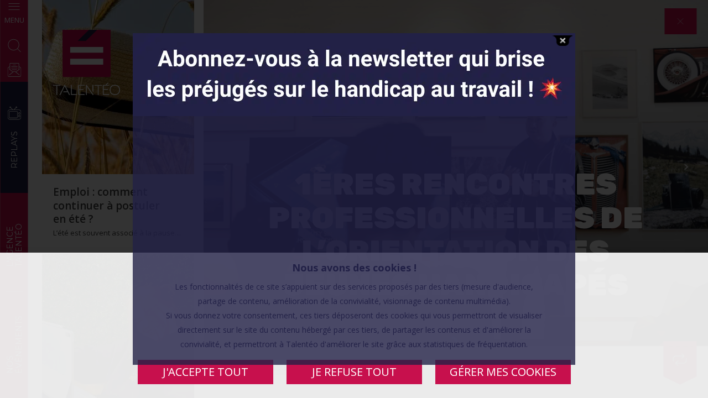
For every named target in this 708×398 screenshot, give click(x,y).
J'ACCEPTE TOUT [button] (205, 371)
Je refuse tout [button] (354, 371)
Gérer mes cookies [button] (503, 371)
